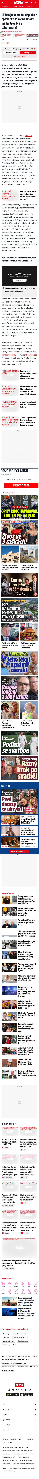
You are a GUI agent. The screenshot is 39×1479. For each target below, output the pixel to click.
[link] (9, 1389)
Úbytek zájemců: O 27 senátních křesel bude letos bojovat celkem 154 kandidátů (28, 819)
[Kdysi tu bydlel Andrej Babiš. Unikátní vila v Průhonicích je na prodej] (9, 1074)
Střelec (16, 1293)
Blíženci (16, 1286)
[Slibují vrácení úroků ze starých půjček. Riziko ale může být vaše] (9, 979)
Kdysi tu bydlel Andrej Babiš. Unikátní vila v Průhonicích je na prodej (27, 1073)
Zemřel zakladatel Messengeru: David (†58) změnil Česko (25, 1061)
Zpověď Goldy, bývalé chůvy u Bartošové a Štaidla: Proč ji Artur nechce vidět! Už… (25, 1051)
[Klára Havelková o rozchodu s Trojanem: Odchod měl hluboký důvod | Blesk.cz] (9, 955)
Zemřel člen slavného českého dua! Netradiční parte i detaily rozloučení (27, 911)
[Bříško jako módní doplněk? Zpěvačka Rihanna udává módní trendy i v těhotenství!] (11, 31)
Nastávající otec (20, 1363)
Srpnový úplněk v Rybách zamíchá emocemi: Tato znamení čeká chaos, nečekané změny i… (26, 1313)
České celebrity (23, 1341)
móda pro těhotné (8, 1370)
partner (4, 1356)
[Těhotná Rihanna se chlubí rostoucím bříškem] (19, 35)
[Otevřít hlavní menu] (2, 2)
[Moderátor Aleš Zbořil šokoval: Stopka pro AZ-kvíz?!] (9, 1016)
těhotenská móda (23, 1359)
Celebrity (6, 1334)
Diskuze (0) (5, 43)
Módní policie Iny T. (20, 1337)
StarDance (6, 1337)
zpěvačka (21, 1356)
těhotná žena (12, 1359)
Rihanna (28, 135)
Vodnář (29, 1293)
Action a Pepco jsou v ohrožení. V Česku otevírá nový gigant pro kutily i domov (26, 1004)
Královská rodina (8, 1341)
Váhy (3, 1293)
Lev (29, 1286)
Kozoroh (23, 1293)
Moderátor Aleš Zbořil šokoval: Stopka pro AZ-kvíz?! (27, 1015)
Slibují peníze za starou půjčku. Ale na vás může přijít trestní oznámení (27, 933)
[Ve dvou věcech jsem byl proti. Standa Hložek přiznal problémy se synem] (9, 967)
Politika (4, 824)
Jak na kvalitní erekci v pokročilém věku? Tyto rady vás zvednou (26, 943)
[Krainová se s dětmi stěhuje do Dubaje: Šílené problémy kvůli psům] (9, 1027)
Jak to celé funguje (19, 56)
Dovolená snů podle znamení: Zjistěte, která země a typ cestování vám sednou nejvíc (26, 1301)
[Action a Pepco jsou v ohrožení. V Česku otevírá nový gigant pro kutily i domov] (9, 1004)
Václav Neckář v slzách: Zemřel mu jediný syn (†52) (26, 922)
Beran (3, 1286)
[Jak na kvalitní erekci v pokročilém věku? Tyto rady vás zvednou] (9, 944)
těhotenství (12, 1356)
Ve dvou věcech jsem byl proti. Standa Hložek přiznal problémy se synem (27, 967)
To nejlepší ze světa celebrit (15, 1329)
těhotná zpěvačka (22, 1367)
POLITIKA (5, 786)
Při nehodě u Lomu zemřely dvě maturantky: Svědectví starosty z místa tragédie (26, 991)
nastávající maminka (8, 1367)
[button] (12, 1395)
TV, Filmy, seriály (8, 1345)
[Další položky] (36, 6)
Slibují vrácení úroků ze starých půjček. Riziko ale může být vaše (27, 978)
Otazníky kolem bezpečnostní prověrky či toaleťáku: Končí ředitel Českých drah (28, 831)
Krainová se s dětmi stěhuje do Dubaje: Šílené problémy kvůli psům (26, 1027)
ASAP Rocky (34, 1367)
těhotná (27, 1356)
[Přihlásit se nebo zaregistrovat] (36, 2)
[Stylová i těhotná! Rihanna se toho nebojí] (6, 35)
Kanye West (31, 354)
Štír (10, 1293)
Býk (10, 1286)
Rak (23, 1286)
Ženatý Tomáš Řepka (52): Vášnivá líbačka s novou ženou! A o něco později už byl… (26, 900)
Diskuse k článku (14, 470)
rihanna (34, 1356)
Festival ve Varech (18, 1334)
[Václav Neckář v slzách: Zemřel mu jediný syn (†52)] (9, 923)
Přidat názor (21, 485)
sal (3, 39)
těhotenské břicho (8, 1363)
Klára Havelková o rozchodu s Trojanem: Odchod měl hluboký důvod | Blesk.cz (26, 955)
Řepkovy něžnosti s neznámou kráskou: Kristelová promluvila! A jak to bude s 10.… (27, 1039)
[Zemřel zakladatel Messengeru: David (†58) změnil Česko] (9, 1063)
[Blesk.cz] (19, 2)
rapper (4, 1359)
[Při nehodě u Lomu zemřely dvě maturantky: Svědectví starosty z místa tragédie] (9, 990)
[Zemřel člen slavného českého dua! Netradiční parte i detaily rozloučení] (9, 911)
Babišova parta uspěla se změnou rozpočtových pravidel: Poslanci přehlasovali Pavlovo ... (28, 842)
